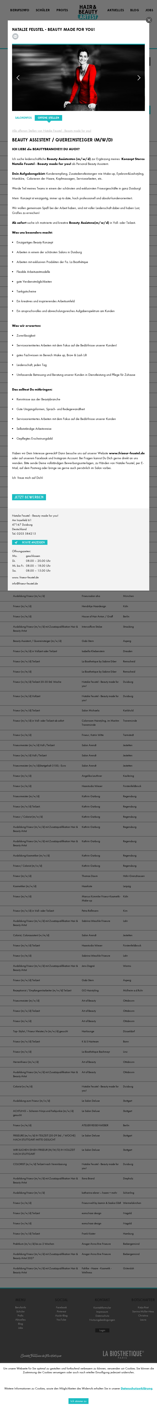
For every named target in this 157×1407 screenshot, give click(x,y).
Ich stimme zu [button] (78, 1401)
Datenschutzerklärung (136, 1388)
